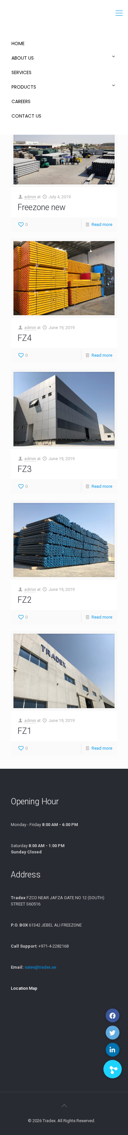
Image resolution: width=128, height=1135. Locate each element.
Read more (102, 224)
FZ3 (24, 469)
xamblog (98, 1121)
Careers (21, 101)
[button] (112, 1069)
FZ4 (24, 338)
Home (18, 43)
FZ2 (24, 600)
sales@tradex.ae (40, 967)
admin (30, 196)
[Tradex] (64, 13)
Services (21, 72)
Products (23, 87)
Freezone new (41, 207)
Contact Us (26, 116)
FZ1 (24, 731)
